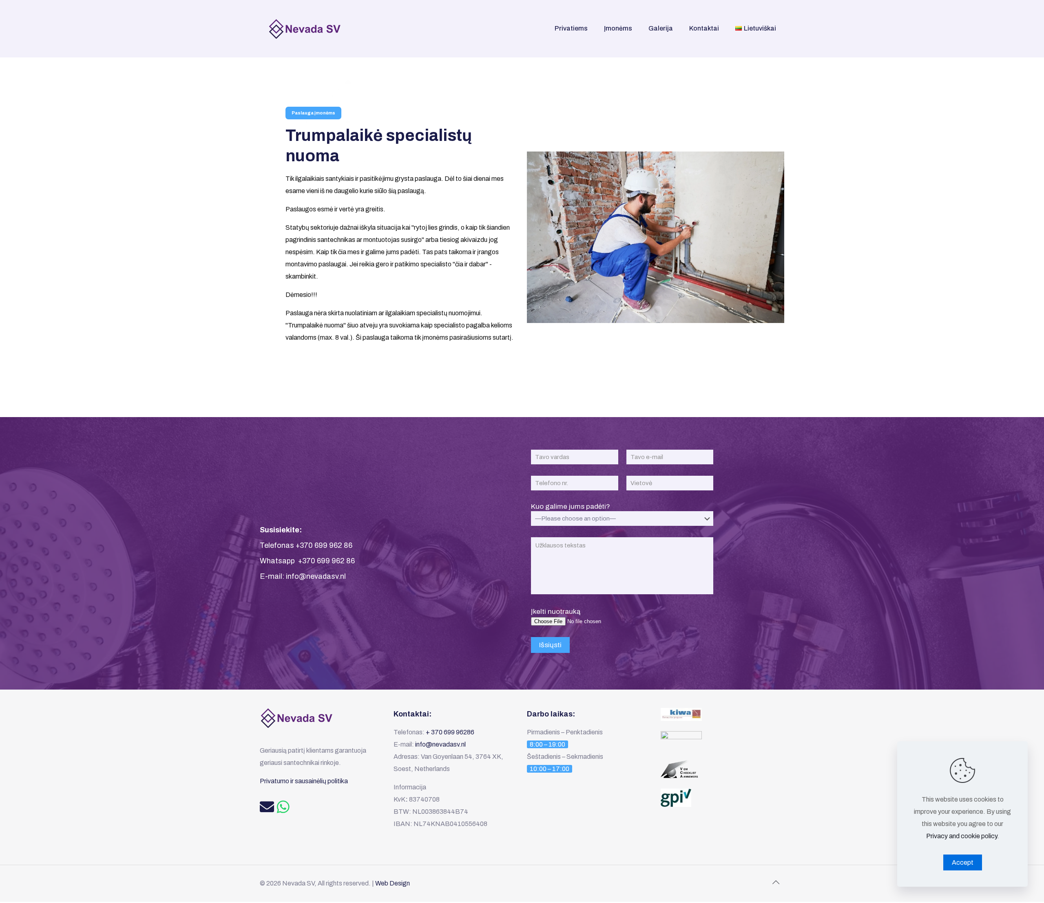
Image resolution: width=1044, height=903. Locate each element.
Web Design (392, 883)
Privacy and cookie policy (961, 836)
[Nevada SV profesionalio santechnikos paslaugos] (309, 28)
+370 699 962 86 (323, 545)
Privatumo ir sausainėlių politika (304, 781)
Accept (962, 862)
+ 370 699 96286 (450, 732)
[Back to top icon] (775, 882)
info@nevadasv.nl (316, 576)
